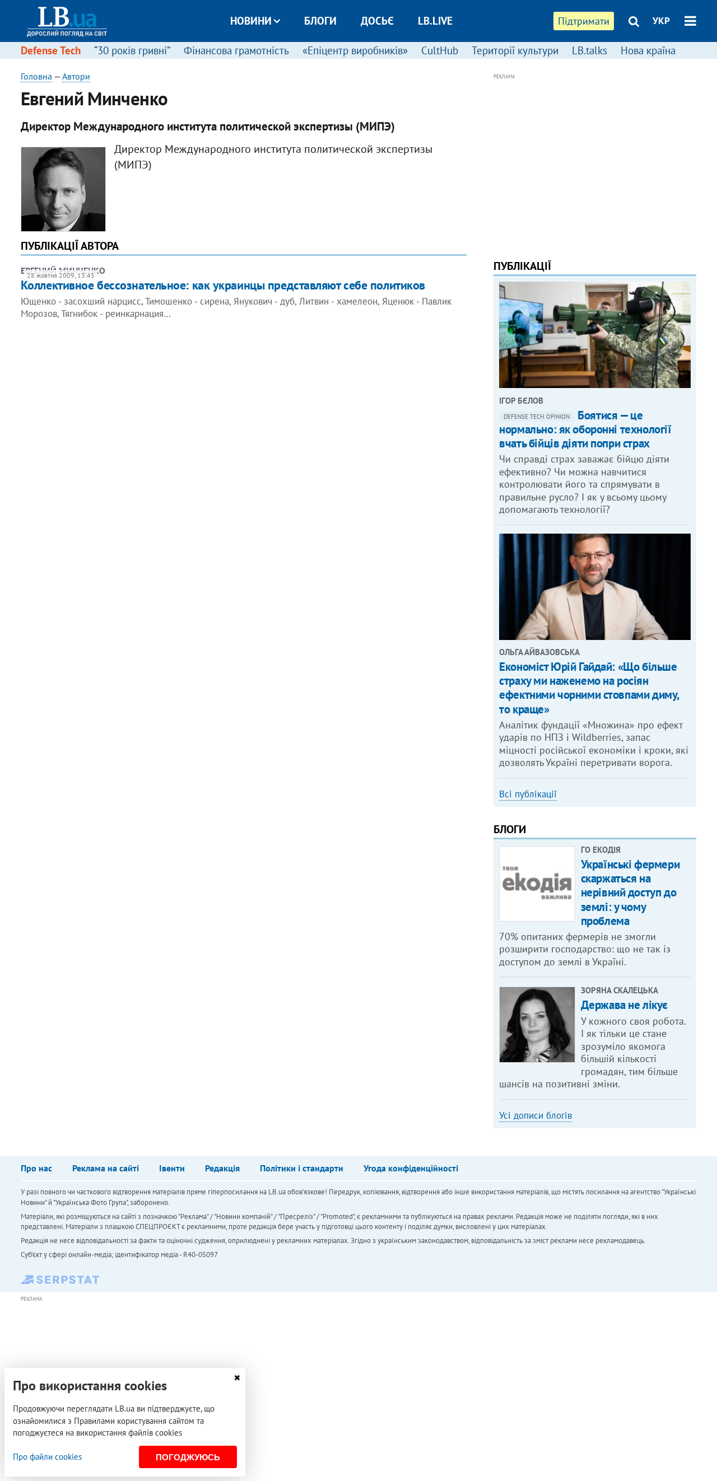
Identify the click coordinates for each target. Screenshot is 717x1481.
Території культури (515, 50)
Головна (36, 76)
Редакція (222, 1168)
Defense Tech (51, 50)
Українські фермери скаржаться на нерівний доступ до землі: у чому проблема (630, 892)
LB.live (435, 20)
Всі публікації (528, 794)
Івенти (172, 1168)
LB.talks (589, 50)
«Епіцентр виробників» (355, 50)
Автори (76, 76)
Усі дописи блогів (535, 1115)
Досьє (377, 20)
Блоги (320, 20)
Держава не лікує (624, 1004)
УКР (661, 21)
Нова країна (648, 50)
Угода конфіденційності (411, 1168)
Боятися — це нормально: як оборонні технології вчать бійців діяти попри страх (585, 429)
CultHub (439, 50)
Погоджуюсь (188, 1457)
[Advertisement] (594, 161)
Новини (251, 20)
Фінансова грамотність (236, 50)
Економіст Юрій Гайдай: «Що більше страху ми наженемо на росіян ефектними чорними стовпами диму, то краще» (589, 688)
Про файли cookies (47, 1456)
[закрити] (237, 1377)
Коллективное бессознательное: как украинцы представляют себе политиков (223, 285)
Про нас (36, 1168)
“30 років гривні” (132, 50)
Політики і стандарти (301, 1168)
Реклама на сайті (105, 1168)
